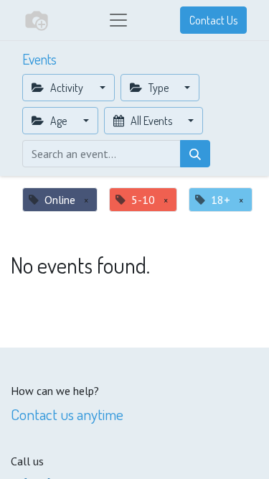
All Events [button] (151, 120)
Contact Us (213, 20)
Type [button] (158, 87)
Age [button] (58, 120)
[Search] (195, 153)
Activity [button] (66, 87)
